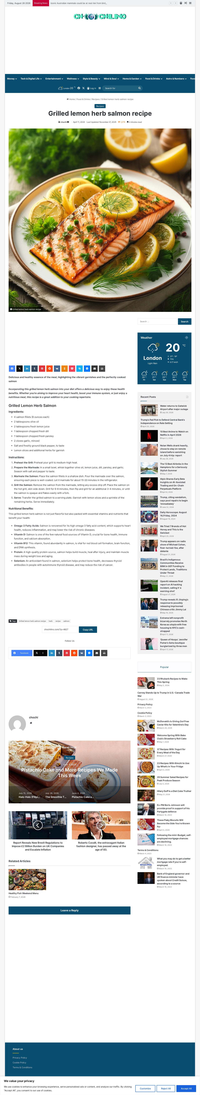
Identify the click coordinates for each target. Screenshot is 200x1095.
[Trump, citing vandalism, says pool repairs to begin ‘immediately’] (149, 501)
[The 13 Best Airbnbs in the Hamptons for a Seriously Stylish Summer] (149, 468)
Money (11, 78)
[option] (121, 772)
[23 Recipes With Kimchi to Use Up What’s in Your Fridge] (146, 767)
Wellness (72, 78)
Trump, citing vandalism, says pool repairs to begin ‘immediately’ (174, 500)
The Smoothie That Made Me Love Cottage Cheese (121, 772)
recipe (57, 621)
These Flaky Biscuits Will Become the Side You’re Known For (173, 823)
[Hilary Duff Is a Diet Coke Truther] (146, 795)
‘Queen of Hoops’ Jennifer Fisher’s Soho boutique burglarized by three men (174, 642)
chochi (64, 122)
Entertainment (53, 78)
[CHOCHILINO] (100, 17)
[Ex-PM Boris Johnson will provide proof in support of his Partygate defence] (146, 809)
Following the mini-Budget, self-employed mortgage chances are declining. (174, 838)
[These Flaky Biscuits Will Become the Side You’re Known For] (146, 824)
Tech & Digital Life (30, 78)
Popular (164, 667)
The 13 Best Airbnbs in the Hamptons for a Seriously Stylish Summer (174, 467)
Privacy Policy (145, 704)
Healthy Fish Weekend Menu (24, 893)
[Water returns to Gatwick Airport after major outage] (149, 410)
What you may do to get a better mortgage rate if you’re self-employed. (174, 862)
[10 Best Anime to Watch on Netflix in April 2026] (149, 436)
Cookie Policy (145, 713)
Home (72, 99)
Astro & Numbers (175, 78)
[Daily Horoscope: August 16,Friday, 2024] (149, 517)
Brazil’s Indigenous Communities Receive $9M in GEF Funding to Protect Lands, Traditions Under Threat (173, 566)
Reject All (166, 1088)
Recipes (96, 99)
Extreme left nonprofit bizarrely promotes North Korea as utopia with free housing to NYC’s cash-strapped (173, 624)
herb (50, 621)
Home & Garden (131, 78)
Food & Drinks (152, 78)
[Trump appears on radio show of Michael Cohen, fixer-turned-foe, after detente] (149, 545)
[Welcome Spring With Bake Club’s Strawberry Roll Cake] (146, 740)
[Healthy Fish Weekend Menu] (27, 879)
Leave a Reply (70, 910)
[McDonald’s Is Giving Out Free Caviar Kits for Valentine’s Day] (146, 726)
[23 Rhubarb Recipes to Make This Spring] (146, 683)
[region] (100, 1085)
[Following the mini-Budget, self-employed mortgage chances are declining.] (146, 839)
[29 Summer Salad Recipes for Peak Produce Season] (146, 781)
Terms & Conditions (148, 850)
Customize (145, 1088)
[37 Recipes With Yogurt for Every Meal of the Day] (146, 753)
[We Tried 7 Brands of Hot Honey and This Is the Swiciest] (149, 530)
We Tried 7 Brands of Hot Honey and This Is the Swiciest (173, 529)
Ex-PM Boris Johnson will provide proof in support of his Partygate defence (173, 808)
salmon (66, 621)
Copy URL (88, 629)
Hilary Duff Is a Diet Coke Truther (174, 791)
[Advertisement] (100, 49)
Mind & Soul (110, 78)
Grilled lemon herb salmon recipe (32, 621)
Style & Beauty (90, 78)
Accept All (186, 1088)
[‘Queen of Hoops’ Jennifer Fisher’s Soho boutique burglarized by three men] (149, 644)
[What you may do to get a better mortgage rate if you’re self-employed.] (146, 863)
